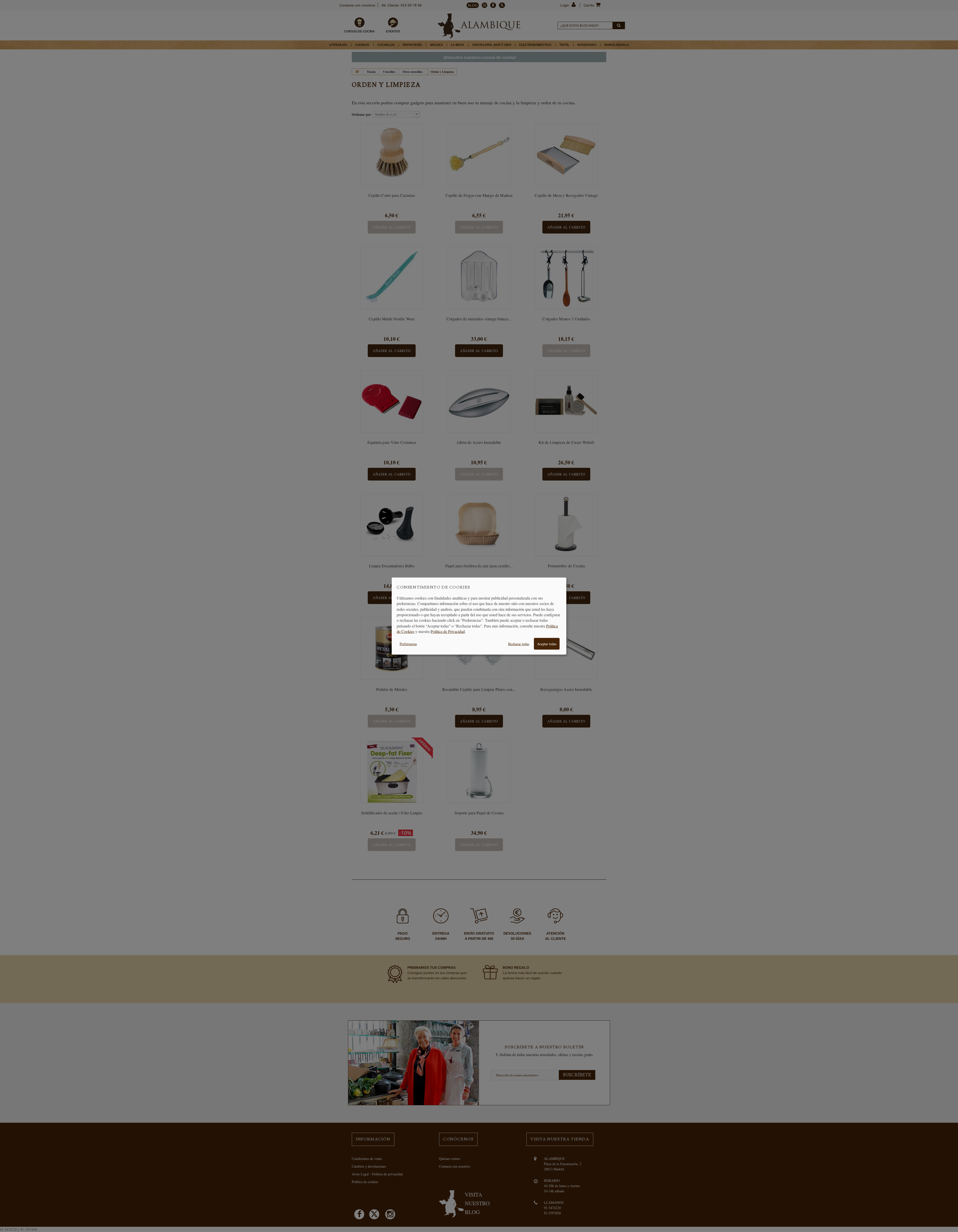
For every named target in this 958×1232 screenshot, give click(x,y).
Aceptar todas (546, 643)
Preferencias (408, 643)
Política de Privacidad (448, 631)
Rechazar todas (518, 643)
